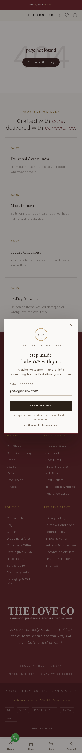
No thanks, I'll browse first (41, 425)
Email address (21, 384)
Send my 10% (41, 405)
